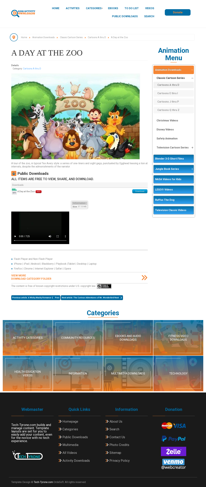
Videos (149, 8)
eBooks (113, 8)
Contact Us (117, 437)
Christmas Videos (167, 120)
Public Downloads (125, 16)
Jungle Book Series (167, 168)
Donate (178, 12)
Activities (73, 8)
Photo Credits (119, 445)
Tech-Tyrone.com (43, 482)
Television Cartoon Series (173, 147)
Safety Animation (167, 138)
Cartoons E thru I (167, 93)
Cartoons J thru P (168, 101)
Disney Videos (165, 129)
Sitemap (115, 453)
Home (55, 8)
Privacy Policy (119, 461)
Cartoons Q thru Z (168, 110)
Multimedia (70, 445)
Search (149, 16)
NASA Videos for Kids (168, 179)
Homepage (70, 421)
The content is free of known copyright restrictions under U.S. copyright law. (54, 285)
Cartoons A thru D (32, 68)
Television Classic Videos (170, 210)
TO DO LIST (132, 8)
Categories (94, 8)
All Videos (69, 453)
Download (139, 191)
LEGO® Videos (164, 189)
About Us (115, 421)
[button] (192, 70)
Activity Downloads (76, 461)
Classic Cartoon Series (171, 78)
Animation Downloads (168, 69)
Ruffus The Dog (164, 199)
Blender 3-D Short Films (169, 158)
